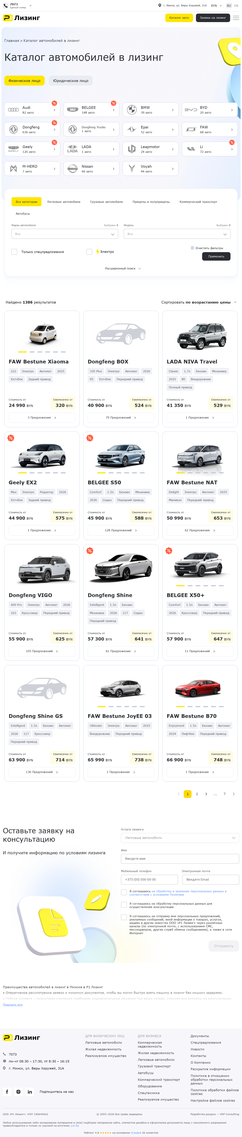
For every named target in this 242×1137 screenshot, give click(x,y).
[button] (18, 5)
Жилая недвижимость (103, 1049)
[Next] (234, 794)
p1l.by (75, 1125)
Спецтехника (149, 1093)
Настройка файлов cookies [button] (213, 1100)
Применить (216, 256)
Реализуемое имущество (105, 1056)
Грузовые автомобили (106, 201)
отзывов (136, 1132)
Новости (197, 1049)
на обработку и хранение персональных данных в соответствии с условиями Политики (178, 892)
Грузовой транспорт (154, 1066)
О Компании (201, 1062)
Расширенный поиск (120, 268)
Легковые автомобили (63, 201)
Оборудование (150, 1086)
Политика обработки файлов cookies (215, 1092)
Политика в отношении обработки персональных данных (212, 1079)
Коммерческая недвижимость (150, 1044)
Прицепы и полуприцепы (151, 201)
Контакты (198, 1056)
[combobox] (65, 234)
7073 (13, 1054)
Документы (200, 1036)
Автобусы (23, 213)
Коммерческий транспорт (198, 201)
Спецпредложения (206, 1042)
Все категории (26, 201)
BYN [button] (214, 5)
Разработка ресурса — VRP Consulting (214, 1114)
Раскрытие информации (211, 1069)
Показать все (13, 1004)
